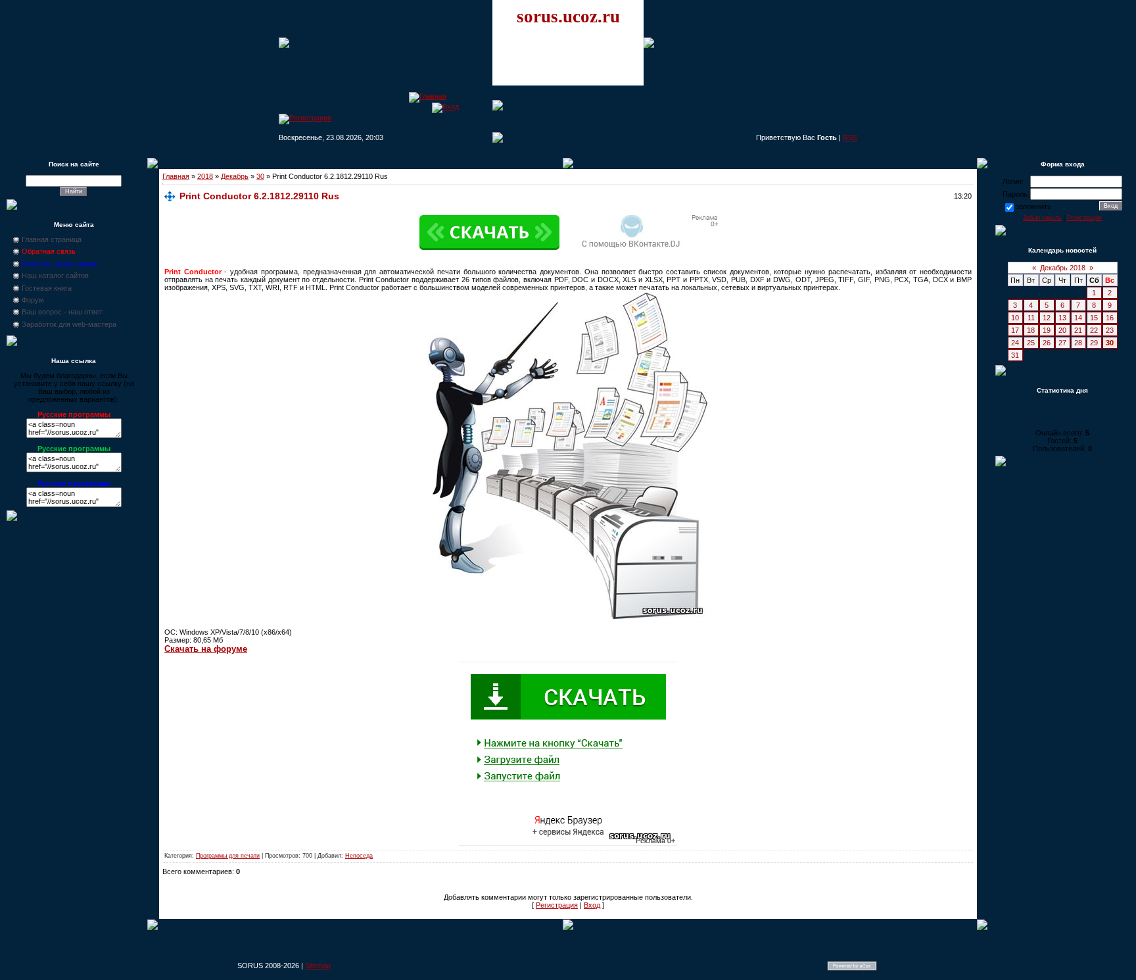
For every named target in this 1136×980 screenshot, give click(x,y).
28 (1078, 343)
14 (1078, 318)
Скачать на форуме (205, 649)
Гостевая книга (47, 288)
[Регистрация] (305, 118)
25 (1031, 343)
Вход (592, 905)
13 (1062, 318)
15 (1094, 318)
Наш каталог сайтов (55, 276)
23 (1110, 330)
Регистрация (557, 905)
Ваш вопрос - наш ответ (62, 312)
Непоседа (359, 855)
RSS (850, 137)
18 (1031, 330)
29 (1094, 343)
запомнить (1033, 206)
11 (1031, 318)
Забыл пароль (1042, 217)
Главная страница (52, 239)
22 (1094, 330)
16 (1110, 318)
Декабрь (234, 176)
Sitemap (318, 965)
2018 (205, 176)
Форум (33, 300)
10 (1015, 318)
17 (1015, 330)
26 (1047, 343)
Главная (175, 176)
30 (260, 176)
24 (1015, 343)
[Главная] (427, 96)
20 (1062, 330)
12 (1047, 318)
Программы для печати (228, 855)
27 (1062, 343)
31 (1015, 355)
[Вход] (445, 106)
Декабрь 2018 (1062, 268)
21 (1078, 330)
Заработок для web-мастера (69, 324)
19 (1047, 330)
